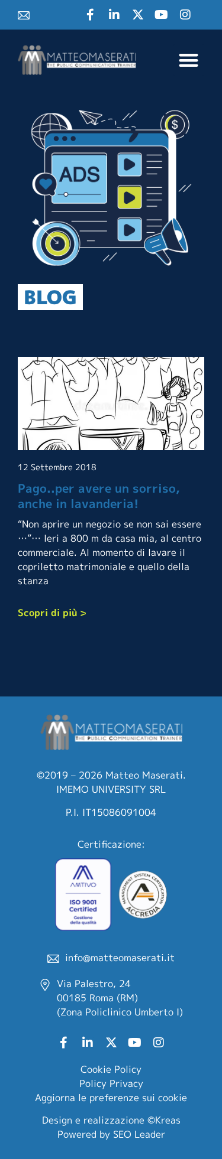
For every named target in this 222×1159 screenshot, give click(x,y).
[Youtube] (162, 15)
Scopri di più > (52, 612)
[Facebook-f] (90, 15)
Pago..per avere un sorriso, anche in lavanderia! (99, 496)
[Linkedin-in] (114, 15)
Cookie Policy (111, 1069)
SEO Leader (139, 1134)
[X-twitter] (138, 15)
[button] (189, 60)
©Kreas (164, 1120)
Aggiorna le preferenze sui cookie (111, 1097)
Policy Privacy (111, 1083)
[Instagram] (185, 15)
